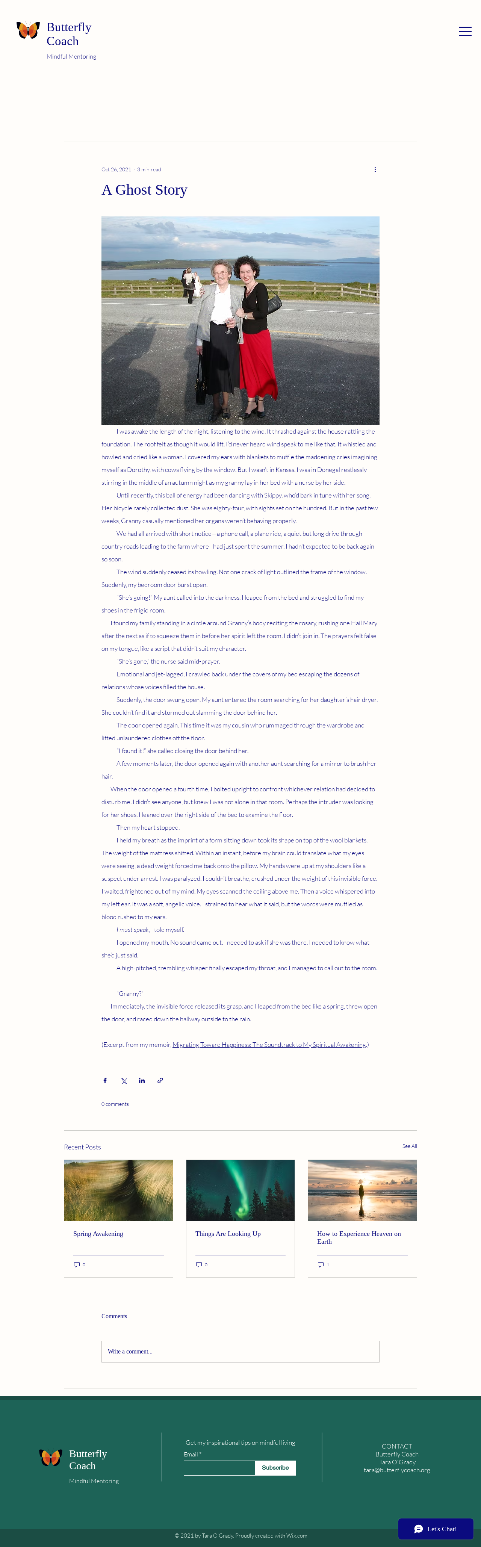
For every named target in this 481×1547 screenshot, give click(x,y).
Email (191, 1454)
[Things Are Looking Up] (240, 1190)
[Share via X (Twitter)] (123, 1080)
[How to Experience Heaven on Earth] (362, 1190)
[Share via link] (160, 1080)
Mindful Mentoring (71, 56)
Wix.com (296, 1535)
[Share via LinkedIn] (141, 1080)
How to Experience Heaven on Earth (359, 1237)
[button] (465, 31)
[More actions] (375, 169)
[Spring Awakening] (118, 1190)
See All (409, 1146)
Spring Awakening (98, 1233)
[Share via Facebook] (105, 1080)
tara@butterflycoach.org (397, 1470)
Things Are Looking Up (228, 1233)
